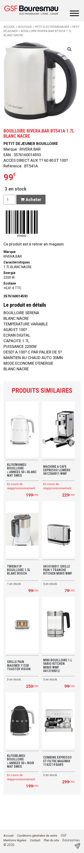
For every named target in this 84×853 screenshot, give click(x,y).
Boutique (25, 27)
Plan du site (51, 840)
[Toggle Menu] (74, 13)
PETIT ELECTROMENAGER (52, 27)
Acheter (32, 199)
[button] (69, 49)
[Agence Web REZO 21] (77, 845)
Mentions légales (15, 840)
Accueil (9, 27)
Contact (35, 840)
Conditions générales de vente (37, 835)
